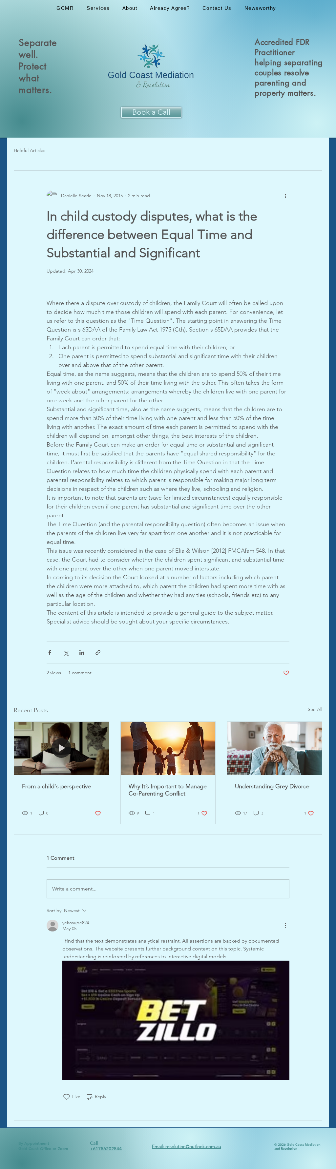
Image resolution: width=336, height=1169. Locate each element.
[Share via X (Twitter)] (66, 652)
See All (315, 709)
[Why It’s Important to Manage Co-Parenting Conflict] (168, 748)
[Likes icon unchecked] (66, 1097)
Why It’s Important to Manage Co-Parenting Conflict (168, 790)
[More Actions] (285, 925)
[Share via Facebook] (50, 652)
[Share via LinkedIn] (82, 652)
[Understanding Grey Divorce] (274, 748)
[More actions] (285, 196)
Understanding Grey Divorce (272, 786)
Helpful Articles (29, 150)
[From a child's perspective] (61, 748)
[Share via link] (98, 652)
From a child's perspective (56, 786)
